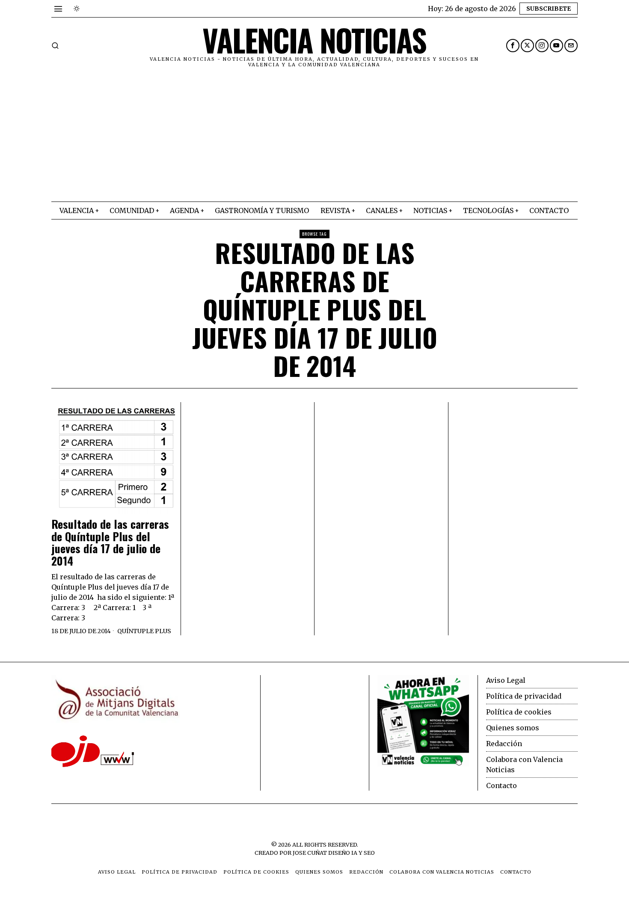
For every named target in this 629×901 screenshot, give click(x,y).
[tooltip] (512, 45)
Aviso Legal (505, 680)
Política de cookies (519, 712)
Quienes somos (512, 727)
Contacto (501, 785)
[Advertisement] (314, 137)
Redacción (504, 743)
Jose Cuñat (310, 852)
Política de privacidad (523, 696)
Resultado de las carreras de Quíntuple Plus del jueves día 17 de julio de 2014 (110, 542)
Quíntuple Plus (144, 631)
